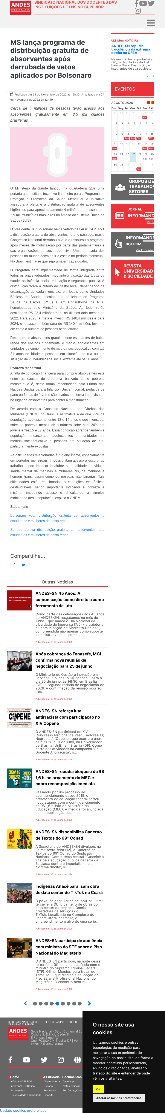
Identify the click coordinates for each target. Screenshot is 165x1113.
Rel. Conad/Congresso (76, 1090)
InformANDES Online (23, 1086)
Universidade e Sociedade (26, 1095)
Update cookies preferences (23, 1110)
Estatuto (48, 1095)
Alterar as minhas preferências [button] (118, 1098)
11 (68, 1004)
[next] (152, 102)
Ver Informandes (147, 250)
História (48, 1086)
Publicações (18, 1090)
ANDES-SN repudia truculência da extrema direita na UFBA (130, 49)
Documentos (72, 1077)
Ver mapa (81, 1040)
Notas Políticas (71, 1086)
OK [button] (98, 1089)
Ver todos (153, 222)
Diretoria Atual (52, 1081)
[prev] (148, 102)
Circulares (69, 1081)
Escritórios (50, 1090)
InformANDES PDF (21, 1081)
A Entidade (51, 1077)
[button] (147, 76)
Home (14, 1077)
